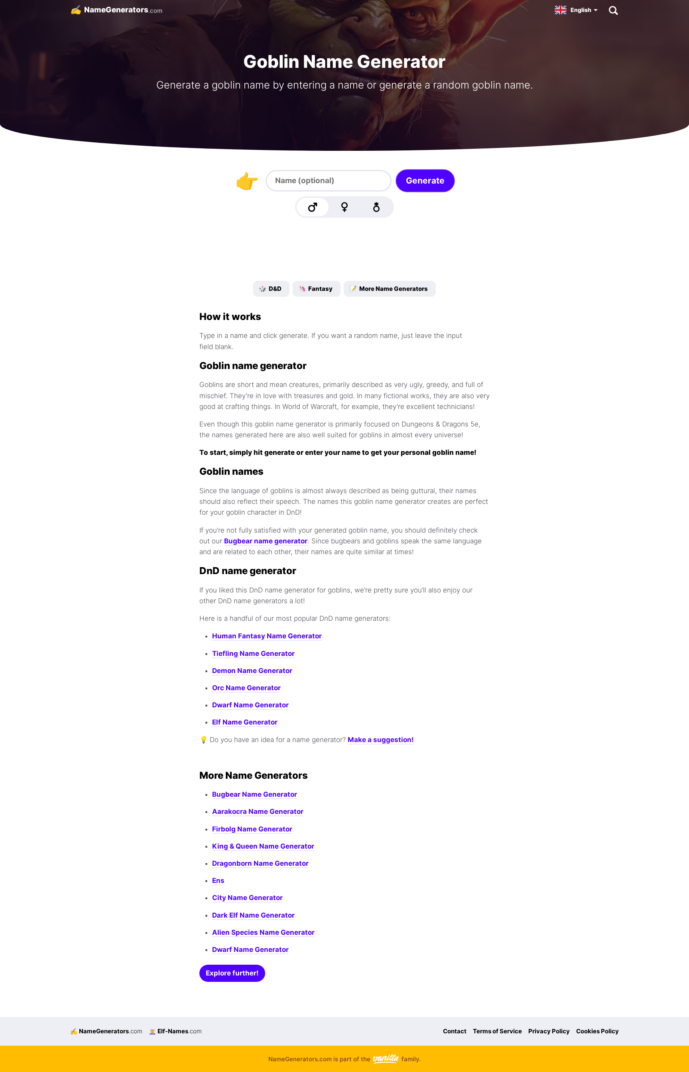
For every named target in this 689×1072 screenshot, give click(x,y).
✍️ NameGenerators (106, 1031)
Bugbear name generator (265, 541)
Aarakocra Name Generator (257, 811)
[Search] (613, 10)
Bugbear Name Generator (254, 794)
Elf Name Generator (245, 722)
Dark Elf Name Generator (253, 915)
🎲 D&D (270, 288)
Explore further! (232, 973)
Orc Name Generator (246, 688)
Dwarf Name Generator (250, 705)
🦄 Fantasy (315, 288)
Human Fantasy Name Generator (267, 636)
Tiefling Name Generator (253, 653)
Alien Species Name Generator (263, 932)
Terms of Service (497, 1031)
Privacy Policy (549, 1031)
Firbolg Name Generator (252, 829)
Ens (218, 880)
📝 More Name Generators (388, 288)
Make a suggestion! (381, 740)
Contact (455, 1031)
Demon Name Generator (252, 671)
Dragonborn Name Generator (260, 863)
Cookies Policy (597, 1031)
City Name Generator (247, 898)
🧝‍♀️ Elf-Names (175, 1031)
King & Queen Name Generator (263, 846)
